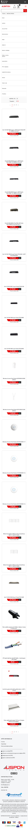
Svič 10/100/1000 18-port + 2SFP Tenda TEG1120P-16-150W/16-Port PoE (14, 193)
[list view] (16, 101)
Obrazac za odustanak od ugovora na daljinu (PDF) (13, 753)
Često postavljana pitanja (6, 746)
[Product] (14, 116)
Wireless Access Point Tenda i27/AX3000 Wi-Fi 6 (14, 473)
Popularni (12, 101)
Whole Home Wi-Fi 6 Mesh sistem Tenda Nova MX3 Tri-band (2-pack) (14, 565)
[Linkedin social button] (16, 773)
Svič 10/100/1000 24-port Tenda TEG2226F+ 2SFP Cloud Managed (14, 255)
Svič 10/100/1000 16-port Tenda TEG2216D (14, 286)
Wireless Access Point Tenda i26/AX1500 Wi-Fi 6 (14, 504)
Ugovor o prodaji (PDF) (7, 751)
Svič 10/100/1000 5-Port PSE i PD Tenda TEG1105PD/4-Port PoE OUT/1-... (14, 224)
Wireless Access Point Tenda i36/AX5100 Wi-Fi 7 (14, 441)
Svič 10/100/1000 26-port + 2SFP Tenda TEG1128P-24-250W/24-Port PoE (14, 161)
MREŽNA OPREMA (10, 13)
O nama (3, 741)
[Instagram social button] (14, 773)
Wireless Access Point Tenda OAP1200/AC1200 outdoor (14, 410)
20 (17, 98)
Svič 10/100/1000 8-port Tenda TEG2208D (14, 317)
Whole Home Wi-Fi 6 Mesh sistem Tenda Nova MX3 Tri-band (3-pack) (14, 534)
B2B (25, 1)
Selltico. (17, 817)
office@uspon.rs (6, 784)
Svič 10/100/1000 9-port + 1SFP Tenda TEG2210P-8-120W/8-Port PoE (14, 130)
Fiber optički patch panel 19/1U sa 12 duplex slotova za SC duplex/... (14, 721)
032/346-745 (4, 2)
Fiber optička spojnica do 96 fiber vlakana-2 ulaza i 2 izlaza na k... (14, 627)
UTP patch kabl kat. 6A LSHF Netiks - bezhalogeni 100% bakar (14, 659)
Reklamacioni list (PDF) (7, 755)
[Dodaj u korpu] (20, 134)
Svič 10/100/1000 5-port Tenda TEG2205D (14, 348)
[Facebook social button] (12, 773)
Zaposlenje (3, 743)
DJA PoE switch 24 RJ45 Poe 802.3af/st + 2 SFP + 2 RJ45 (14, 690)
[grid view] (18, 101)
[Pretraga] (25, 10)
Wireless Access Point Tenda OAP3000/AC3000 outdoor (14, 379)
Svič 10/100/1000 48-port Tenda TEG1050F (14, 597)
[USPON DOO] (6, 6)
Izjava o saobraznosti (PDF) (8, 757)
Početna (3, 13)
